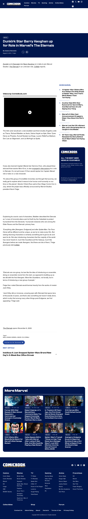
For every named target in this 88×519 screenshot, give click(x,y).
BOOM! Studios (7, 491)
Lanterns (33, 489)
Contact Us (18, 510)
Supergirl (19, 481)
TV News (33, 476)
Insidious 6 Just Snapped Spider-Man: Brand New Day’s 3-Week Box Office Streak (27, 354)
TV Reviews (34, 478)
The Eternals (14, 66)
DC (4, 484)
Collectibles (59, 3)
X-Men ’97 (34, 484)
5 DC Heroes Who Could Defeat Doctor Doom (73, 412)
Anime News (62, 476)
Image (5, 486)
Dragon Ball (62, 478)
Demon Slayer (63, 481)
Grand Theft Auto (78, 489)
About (38, 510)
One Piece (62, 491)
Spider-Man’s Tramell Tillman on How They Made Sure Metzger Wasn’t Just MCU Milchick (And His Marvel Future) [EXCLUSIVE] (53, 443)
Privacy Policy (72, 180)
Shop (33, 505)
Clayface (19, 488)
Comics (26, 3)
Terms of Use (72, 179)
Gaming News (49, 476)
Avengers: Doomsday (20, 494)
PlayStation (48, 488)
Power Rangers (77, 486)
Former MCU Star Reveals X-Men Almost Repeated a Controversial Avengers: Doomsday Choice (13, 415)
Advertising (29, 510)
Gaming (44, 3)
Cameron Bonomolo (10, 51)
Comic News (6, 476)
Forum (26, 5)
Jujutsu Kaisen (63, 484)
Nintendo (47, 483)
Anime (51, 3)
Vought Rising (35, 491)
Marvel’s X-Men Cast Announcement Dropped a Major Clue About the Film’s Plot (73, 117)
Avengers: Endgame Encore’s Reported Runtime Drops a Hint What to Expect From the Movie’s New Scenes (73, 442)
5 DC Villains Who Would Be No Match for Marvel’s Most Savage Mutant (14, 440)
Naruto (61, 486)
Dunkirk (6, 64)
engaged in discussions (41, 168)
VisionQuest (34, 494)
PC (46, 491)
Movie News (20, 476)
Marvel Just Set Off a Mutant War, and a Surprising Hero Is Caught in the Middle (73, 127)
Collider (37, 66)
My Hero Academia (64, 489)
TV (39, 3)
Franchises (77, 473)
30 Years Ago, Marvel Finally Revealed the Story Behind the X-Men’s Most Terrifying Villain (73, 138)
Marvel (6, 37)
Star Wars (75, 481)
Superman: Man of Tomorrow (22, 499)
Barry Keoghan (29, 64)
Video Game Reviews (48, 479)
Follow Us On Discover (13, 342)
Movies (33, 3)
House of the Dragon (37, 486)
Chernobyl (16, 64)
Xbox (46, 486)
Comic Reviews (7, 478)
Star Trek (75, 484)
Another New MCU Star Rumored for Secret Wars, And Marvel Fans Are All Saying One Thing (72, 106)
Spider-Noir (34, 481)
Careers (46, 510)
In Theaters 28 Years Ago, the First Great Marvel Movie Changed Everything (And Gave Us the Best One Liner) (54, 414)
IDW (4, 489)
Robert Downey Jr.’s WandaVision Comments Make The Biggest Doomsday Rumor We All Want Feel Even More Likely (33, 415)
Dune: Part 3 (20, 491)
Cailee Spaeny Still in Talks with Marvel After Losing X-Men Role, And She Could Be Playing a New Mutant (34, 441)
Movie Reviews (21, 478)
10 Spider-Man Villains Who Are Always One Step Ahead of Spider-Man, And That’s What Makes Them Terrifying (73, 93)
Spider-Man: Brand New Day (22, 485)
